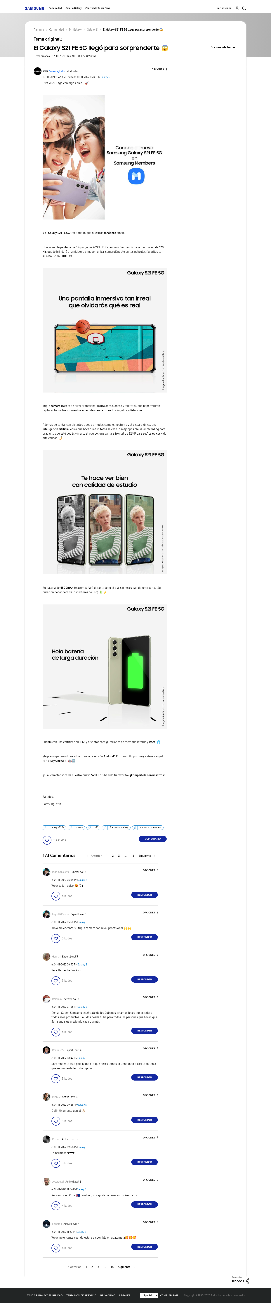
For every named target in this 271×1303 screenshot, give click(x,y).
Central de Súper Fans (97, 8)
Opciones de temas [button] (223, 47)
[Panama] (34, 8)
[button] (160, 69)
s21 (96, 827)
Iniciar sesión (224, 8)
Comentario (153, 838)
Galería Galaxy (73, 8)
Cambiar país (169, 1295)
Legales (124, 1295)
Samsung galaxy (119, 827)
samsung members (150, 827)
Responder (144, 894)
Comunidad (55, 8)
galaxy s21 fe (57, 827)
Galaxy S (105, 77)
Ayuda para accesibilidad (44, 1295)
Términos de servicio (81, 1295)
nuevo (79, 827)
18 (132, 856)
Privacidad (108, 1295)
